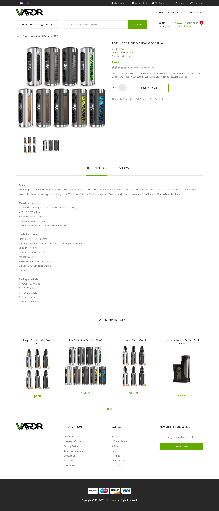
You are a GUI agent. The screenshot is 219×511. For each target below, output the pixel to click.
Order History (119, 460)
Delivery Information (74, 441)
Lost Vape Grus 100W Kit (134, 340)
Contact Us (69, 455)
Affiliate (116, 446)
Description (96, 168)
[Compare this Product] (48, 371)
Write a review (148, 67)
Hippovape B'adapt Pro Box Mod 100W (181, 342)
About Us (68, 436)
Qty (114, 87)
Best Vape (111, 500)
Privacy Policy (71, 446)
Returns (116, 455)
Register (166, 26)
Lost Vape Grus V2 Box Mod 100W (41, 35)
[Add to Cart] (26, 371)
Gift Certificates (120, 441)
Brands (115, 436)
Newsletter (69, 465)
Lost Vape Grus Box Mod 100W (85, 340)
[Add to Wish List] (37, 371)
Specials (116, 450)
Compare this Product (151, 99)
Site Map (68, 460)
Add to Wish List (124, 99)
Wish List (116, 465)
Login (162, 22)
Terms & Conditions (74, 450)
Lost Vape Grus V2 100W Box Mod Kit (37, 342)
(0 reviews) (133, 67)
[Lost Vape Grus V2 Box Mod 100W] (30, 144)
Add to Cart (150, 87)
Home (18, 35)
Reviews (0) (124, 168)
